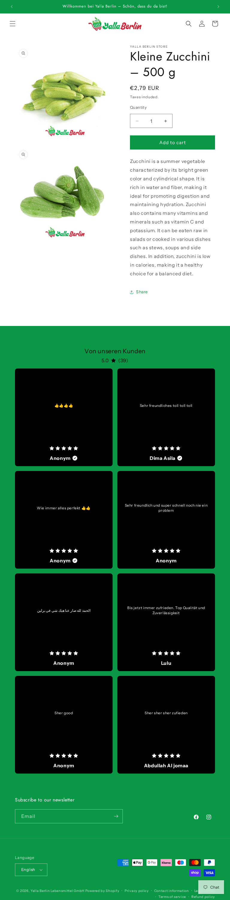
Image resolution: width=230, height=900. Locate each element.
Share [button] (142, 292)
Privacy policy (137, 891)
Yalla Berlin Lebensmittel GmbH (57, 891)
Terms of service (172, 897)
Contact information (171, 891)
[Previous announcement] (11, 6)
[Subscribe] (115, 816)
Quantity (138, 107)
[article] (64, 417)
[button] (12, 23)
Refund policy (203, 897)
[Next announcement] (218, 6)
